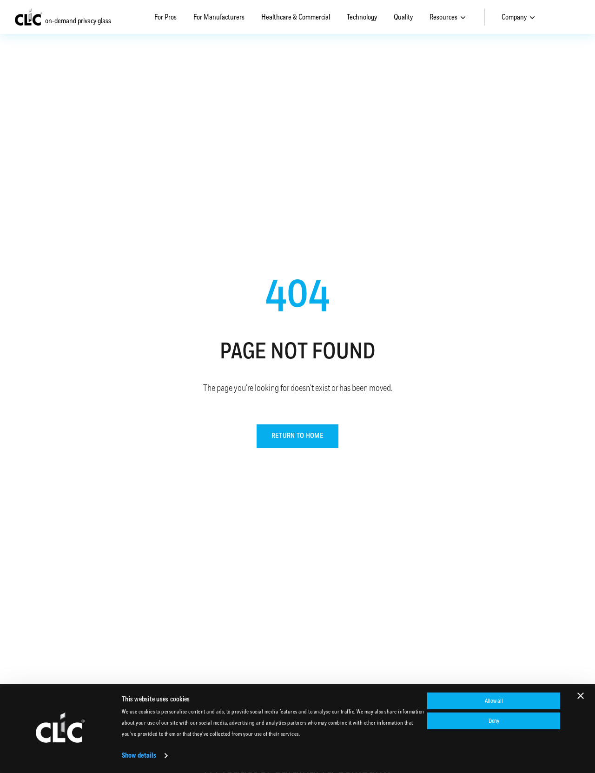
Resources (443, 17)
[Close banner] (580, 696)
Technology (362, 17)
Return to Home (297, 435)
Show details (139, 755)
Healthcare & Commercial (295, 17)
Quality (403, 17)
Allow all (494, 701)
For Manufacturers (219, 17)
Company (514, 17)
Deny (494, 720)
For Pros (165, 17)
